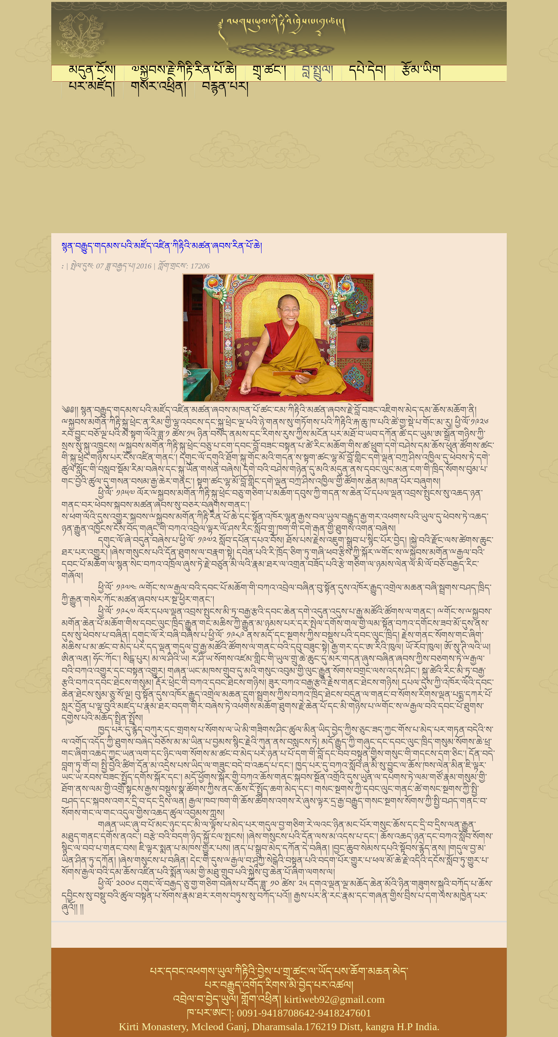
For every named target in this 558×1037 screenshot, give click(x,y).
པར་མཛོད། (92, 87)
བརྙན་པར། (225, 87)
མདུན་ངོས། (92, 71)
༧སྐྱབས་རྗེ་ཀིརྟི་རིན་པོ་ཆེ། (184, 71)
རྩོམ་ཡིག (421, 71)
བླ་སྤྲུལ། (318, 71)
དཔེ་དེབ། (367, 71)
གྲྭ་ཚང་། (269, 71)
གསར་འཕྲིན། (159, 87)
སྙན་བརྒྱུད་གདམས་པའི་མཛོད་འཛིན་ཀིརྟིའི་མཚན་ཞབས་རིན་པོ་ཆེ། (161, 246)
